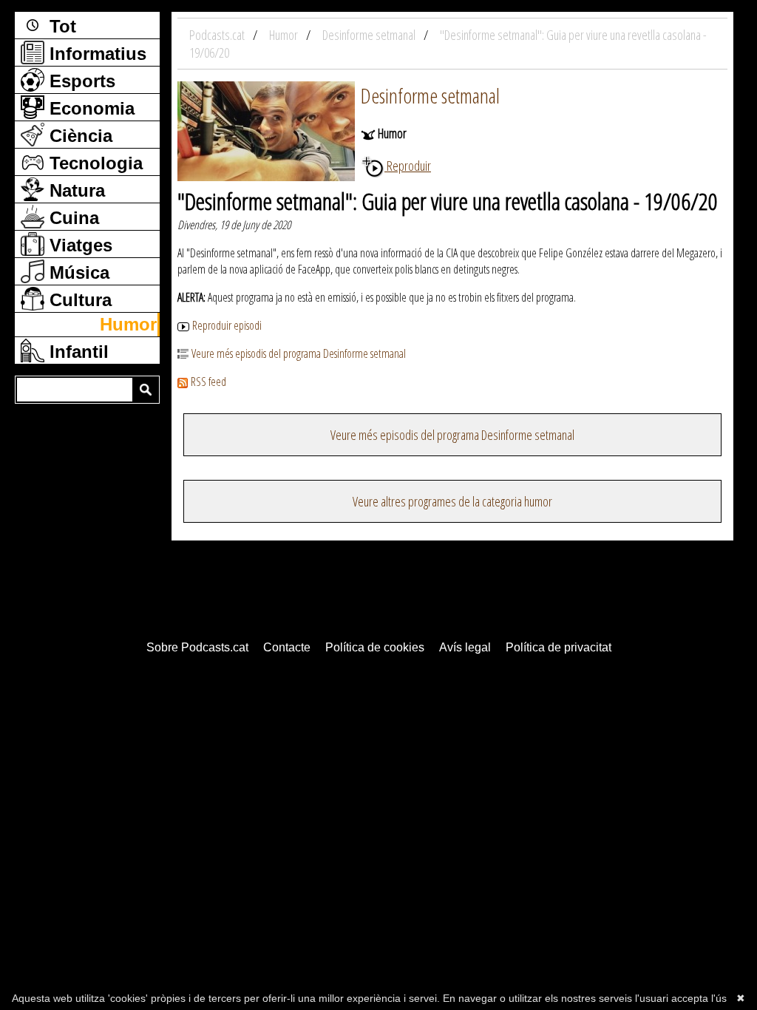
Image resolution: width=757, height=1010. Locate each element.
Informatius (95, 54)
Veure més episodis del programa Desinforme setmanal (298, 353)
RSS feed (208, 381)
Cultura (78, 300)
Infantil (76, 352)
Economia (89, 108)
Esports (79, 81)
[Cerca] (145, 389)
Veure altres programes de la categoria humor (452, 501)
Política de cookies (374, 647)
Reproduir (407, 165)
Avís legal (465, 647)
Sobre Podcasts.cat (197, 647)
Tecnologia (93, 163)
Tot (60, 26)
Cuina (71, 218)
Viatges (78, 245)
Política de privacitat (558, 647)
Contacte (286, 647)
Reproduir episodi (227, 325)
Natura (74, 190)
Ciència (78, 136)
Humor (128, 324)
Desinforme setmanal (430, 95)
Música (76, 272)
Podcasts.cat (218, 35)
